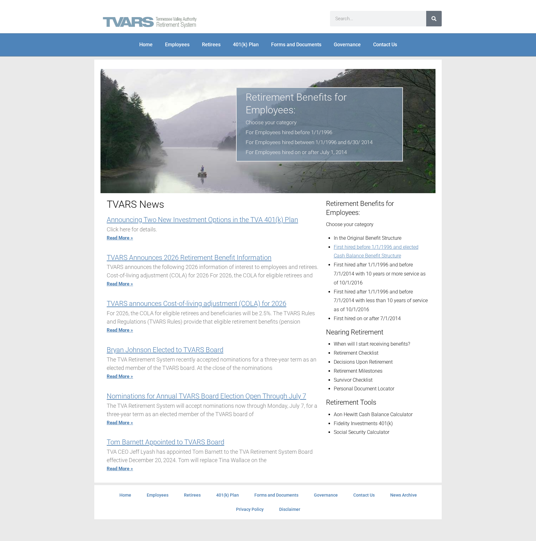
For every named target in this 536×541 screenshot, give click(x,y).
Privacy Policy (250, 509)
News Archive (403, 495)
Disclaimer (289, 509)
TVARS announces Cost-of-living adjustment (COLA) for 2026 (196, 303)
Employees (177, 45)
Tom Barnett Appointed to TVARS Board (165, 442)
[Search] (434, 18)
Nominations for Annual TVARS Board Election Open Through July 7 (206, 396)
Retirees (211, 45)
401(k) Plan (246, 45)
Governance (347, 45)
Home (146, 45)
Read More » (120, 238)
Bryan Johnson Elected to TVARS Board (165, 350)
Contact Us (385, 45)
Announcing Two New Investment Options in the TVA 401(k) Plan (202, 220)
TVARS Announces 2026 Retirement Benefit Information (189, 257)
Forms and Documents (296, 45)
